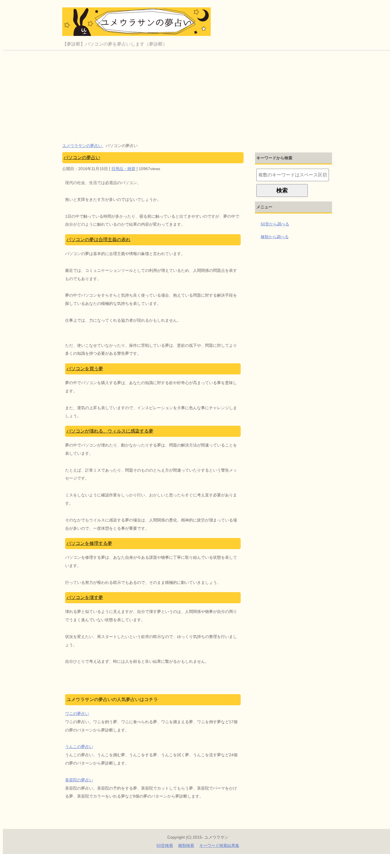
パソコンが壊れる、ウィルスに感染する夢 (110, 431)
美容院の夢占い (79, 780)
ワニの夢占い (77, 713)
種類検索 (186, 845)
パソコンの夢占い (82, 157)
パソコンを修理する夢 (89, 543)
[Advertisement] (198, 93)
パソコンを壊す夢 (85, 597)
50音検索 (164, 845)
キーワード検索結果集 (219, 845)
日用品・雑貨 (123, 168)
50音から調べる (275, 224)
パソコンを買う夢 (85, 368)
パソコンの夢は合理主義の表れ (98, 239)
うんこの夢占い (79, 746)
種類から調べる (275, 237)
